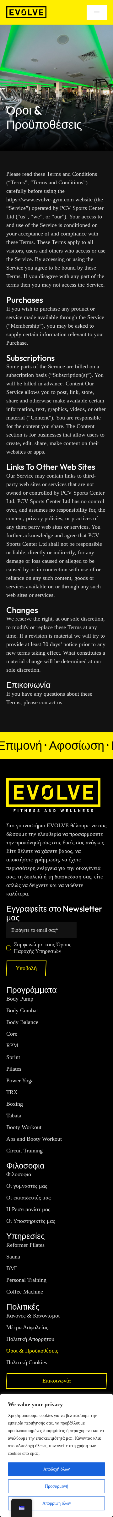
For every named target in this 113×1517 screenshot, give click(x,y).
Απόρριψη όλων (56, 1503)
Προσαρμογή (56, 1486)
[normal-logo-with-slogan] (53, 781)
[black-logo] (26, 9)
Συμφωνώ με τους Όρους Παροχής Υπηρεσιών (42, 947)
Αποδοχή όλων (56, 1469)
